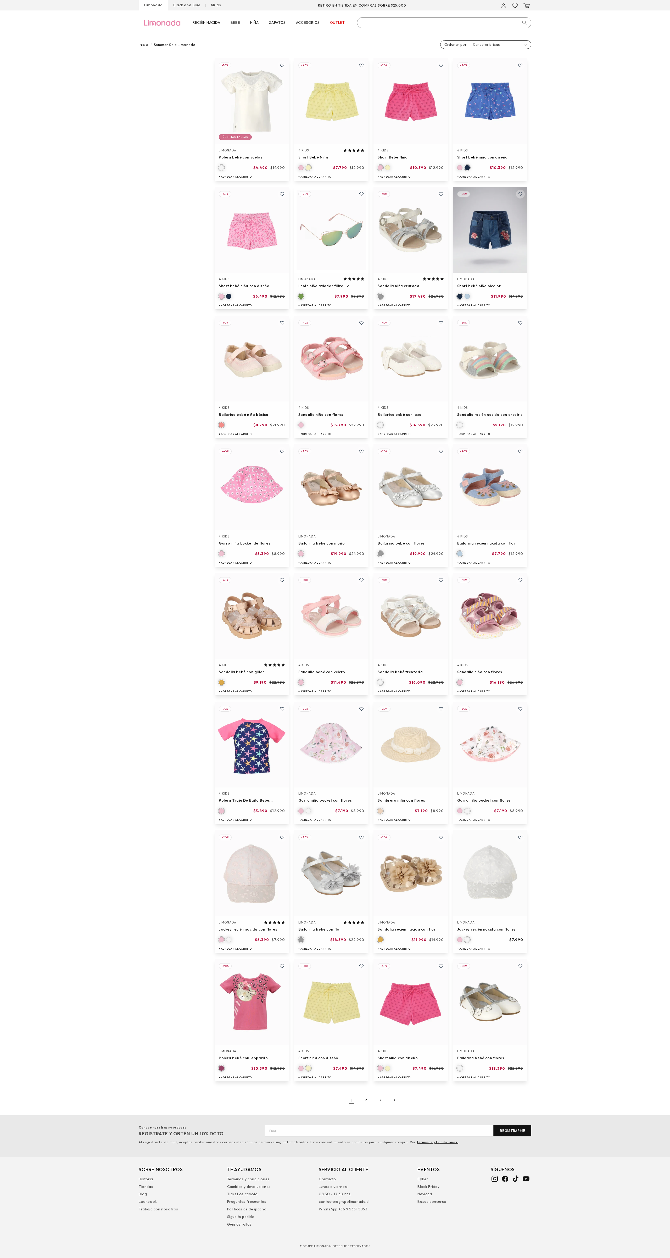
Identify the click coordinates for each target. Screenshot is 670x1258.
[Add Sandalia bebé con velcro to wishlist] (361, 580)
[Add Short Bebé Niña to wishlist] (361, 65)
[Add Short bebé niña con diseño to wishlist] (520, 65)
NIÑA (254, 22)
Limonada (153, 5)
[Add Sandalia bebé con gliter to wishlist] (282, 580)
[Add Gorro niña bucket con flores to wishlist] (361, 708)
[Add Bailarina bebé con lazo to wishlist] (441, 322)
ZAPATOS (277, 22)
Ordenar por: (456, 44)
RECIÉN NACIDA (206, 22)
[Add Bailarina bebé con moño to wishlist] (361, 451)
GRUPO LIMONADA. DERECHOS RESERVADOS (336, 1246)
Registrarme (512, 1130)
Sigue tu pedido (241, 1216)
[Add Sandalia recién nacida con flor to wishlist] (441, 837)
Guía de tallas (239, 1224)
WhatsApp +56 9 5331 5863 (343, 1208)
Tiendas (146, 1186)
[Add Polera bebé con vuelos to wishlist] (282, 65)
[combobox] (444, 23)
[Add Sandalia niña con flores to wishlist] (361, 322)
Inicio (143, 44)
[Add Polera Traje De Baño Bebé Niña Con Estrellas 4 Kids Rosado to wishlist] (282, 708)
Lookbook (148, 1201)
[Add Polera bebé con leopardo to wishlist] (282, 966)
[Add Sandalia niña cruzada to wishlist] (441, 194)
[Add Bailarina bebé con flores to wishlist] (441, 451)
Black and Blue (186, 5)
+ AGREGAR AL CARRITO (235, 176)
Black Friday (428, 1186)
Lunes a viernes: (333, 1186)
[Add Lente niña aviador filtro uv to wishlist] (361, 194)
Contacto (327, 1179)
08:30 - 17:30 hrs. (335, 1194)
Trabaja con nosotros (158, 1208)
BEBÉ (235, 22)
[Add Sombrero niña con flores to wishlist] (441, 708)
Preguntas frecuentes (246, 1201)
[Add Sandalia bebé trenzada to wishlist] (441, 580)
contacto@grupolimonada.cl (344, 1201)
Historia (146, 1179)
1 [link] (352, 1100)
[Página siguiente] (394, 1100)
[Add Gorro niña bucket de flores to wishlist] (282, 451)
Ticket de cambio (242, 1194)
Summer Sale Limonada (174, 44)
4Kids (216, 5)
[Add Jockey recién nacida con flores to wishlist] (282, 837)
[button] (526, 6)
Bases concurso (431, 1201)
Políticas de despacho (247, 1208)
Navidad (424, 1194)
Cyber (422, 1179)
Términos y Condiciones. (437, 1142)
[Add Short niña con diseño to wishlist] (361, 966)
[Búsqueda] (524, 23)
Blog (143, 1194)
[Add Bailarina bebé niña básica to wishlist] (282, 322)
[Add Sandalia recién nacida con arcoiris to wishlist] (520, 322)
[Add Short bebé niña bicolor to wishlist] (520, 194)
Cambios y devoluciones (249, 1186)
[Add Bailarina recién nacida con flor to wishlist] (520, 451)
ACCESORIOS (308, 22)
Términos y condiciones (248, 1179)
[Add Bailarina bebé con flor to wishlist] (361, 837)
